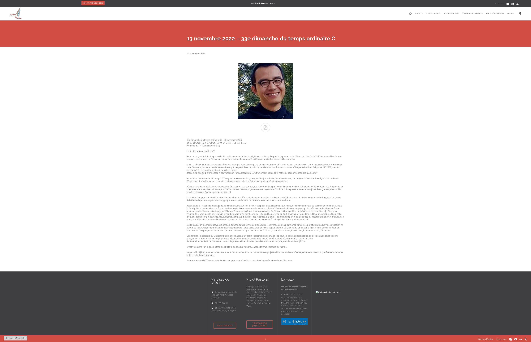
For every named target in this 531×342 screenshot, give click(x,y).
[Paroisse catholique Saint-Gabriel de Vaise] (15, 13)
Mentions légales (485, 339)
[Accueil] (410, 13)
